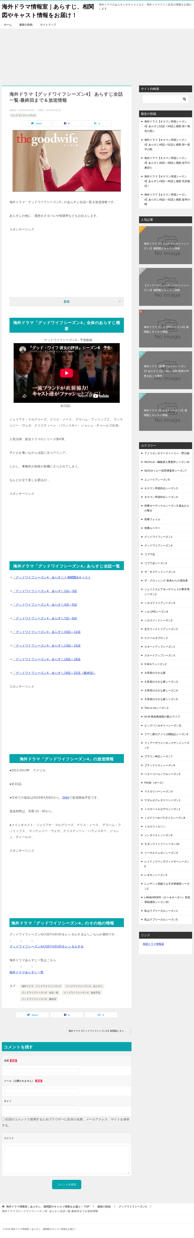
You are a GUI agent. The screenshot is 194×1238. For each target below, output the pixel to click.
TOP (47, 1206)
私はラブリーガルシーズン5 (161, 919)
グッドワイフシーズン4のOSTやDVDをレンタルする (46, 946)
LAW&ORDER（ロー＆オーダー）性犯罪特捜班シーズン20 (167, 900)
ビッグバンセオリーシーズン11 (162, 725)
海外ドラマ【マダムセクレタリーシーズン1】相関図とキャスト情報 (166, 246)
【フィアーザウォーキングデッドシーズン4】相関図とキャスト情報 (166, 288)
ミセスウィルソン (155, 826)
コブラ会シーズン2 (155, 563)
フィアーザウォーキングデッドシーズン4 (166, 745)
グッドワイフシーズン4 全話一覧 (40, 992)
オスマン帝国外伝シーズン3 (161, 488)
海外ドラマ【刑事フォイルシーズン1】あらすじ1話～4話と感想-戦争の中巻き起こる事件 (166, 371)
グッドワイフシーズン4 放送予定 (82, 992)
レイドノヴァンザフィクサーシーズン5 (166, 864)
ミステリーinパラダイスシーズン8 (164, 817)
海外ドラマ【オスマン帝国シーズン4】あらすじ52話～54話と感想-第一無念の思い (167, 126)
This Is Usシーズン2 (156, 707)
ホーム (8, 24)
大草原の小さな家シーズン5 (161, 699)
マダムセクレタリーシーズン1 (162, 800)
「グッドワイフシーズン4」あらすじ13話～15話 (47, 645)
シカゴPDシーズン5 (156, 611)
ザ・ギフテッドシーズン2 (159, 571)
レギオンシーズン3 (155, 874)
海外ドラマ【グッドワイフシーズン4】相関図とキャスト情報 (100, 1031)
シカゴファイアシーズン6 (159, 602)
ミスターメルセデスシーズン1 (162, 809)
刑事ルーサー (152, 528)
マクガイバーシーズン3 (158, 791)
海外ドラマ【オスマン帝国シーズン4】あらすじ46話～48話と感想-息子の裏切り (167, 163)
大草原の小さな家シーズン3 (161, 681)
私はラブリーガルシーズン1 (161, 910)
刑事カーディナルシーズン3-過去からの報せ (166, 508)
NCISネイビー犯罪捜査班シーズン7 (165, 470)
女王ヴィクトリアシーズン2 (161, 629)
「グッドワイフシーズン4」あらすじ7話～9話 (45, 618)
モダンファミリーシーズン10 (161, 843)
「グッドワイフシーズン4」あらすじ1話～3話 (45, 591)
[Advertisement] (97, 55)
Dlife (66, 797)
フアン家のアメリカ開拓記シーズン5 (166, 734)
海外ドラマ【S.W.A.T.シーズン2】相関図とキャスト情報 (165, 413)
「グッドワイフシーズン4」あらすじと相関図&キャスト (52, 577)
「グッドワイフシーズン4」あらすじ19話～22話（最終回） (54, 673)
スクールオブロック (156, 637)
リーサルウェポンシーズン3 (161, 852)
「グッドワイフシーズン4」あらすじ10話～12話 (47, 632)
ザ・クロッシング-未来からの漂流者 (166, 580)
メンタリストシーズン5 (158, 835)
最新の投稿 (26, 24)
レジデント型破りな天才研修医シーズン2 (166, 886)
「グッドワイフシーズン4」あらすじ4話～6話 (45, 604)
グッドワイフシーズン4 (23, 115)
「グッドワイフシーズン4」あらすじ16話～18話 (47, 659)
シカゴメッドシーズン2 (158, 620)
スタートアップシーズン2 (159, 655)
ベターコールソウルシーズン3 (162, 774)
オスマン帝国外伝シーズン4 (161, 496)
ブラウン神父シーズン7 (158, 756)
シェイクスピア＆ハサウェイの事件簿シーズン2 (166, 592)
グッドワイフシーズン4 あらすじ (84, 986)
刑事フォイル (152, 519)
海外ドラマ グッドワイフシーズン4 (41, 986)
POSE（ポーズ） (154, 782)
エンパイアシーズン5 (157, 479)
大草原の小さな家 (155, 672)
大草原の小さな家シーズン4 (161, 690)
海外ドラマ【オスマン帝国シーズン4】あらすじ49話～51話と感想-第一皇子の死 (167, 144)
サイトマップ (48, 24)
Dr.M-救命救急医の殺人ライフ (162, 716)
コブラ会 (149, 554)
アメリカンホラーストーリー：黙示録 (166, 453)
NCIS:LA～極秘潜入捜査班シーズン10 (166, 461)
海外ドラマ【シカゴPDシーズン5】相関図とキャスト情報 (166, 329)
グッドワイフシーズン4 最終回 (39, 999)
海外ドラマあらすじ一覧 (26, 972)
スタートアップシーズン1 (159, 646)
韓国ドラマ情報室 (153, 943)
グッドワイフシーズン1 (158, 536)
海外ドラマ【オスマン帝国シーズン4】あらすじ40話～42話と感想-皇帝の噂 (167, 199)
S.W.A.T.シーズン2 (155, 664)
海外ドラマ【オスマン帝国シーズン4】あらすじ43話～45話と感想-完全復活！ (167, 181)
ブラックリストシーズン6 (159, 765)
